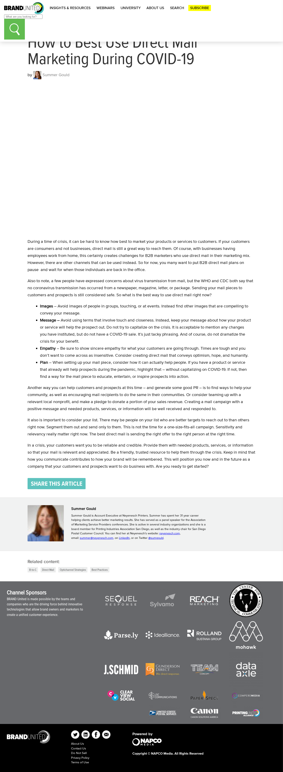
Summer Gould (55, 74)
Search (177, 8)
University (131, 8)
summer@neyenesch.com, (97, 538)
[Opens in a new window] (121, 600)
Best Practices (100, 569)
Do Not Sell (79, 753)
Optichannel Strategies (73, 569)
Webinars (106, 8)
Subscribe (199, 8)
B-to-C (32, 569)
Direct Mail (48, 569)
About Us (155, 8)
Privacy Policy (80, 757)
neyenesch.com (169, 533)
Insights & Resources (70, 8)
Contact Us (78, 748)
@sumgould (155, 538)
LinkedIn (124, 538)
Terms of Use (80, 762)
